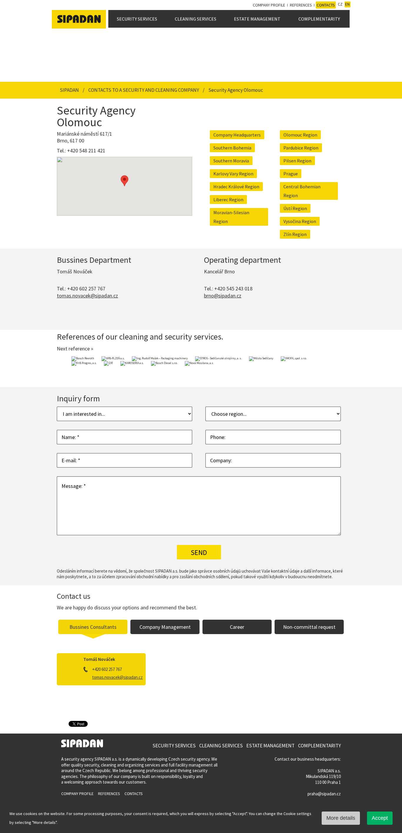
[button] (124, 180)
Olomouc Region (300, 135)
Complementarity (319, 19)
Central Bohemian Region (301, 191)
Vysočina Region (299, 221)
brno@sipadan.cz (222, 295)
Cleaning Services (195, 19)
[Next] (337, 368)
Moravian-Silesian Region (231, 217)
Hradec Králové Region (236, 186)
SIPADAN (70, 90)
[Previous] (64, 368)
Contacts (326, 5)
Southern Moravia (231, 161)
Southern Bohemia (232, 148)
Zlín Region (295, 234)
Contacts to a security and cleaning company (144, 90)
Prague (290, 174)
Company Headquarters (237, 135)
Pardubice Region (300, 148)
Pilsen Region (297, 161)
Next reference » (75, 348)
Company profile (269, 5)
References (301, 5)
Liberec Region (228, 199)
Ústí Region (295, 208)
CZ (340, 4)
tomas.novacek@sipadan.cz (87, 295)
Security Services (137, 19)
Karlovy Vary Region (233, 174)
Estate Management (257, 19)
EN (347, 4)
